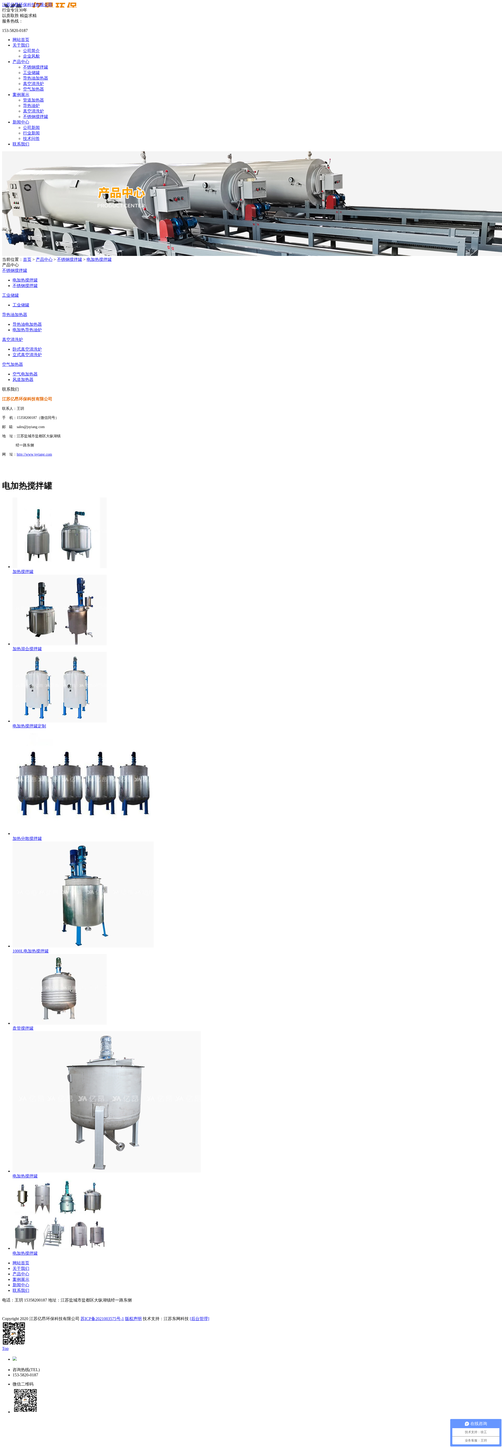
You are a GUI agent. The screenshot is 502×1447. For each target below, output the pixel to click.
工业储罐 (31, 72)
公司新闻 (31, 127)
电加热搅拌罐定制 (29, 726)
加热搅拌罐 (23, 571)
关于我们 (21, 45)
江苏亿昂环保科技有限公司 (27, 4)
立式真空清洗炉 (27, 354)
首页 (27, 259)
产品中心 (21, 61)
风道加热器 (23, 379)
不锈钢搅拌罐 (35, 67)
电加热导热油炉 (27, 330)
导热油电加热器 (27, 324)
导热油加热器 (35, 78)
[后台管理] (199, 1318)
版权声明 (133, 1318)
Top (5, 1348)
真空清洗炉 (33, 83)
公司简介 (31, 50)
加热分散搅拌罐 (27, 838)
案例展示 (21, 94)
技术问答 (31, 138)
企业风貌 (31, 56)
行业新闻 (31, 133)
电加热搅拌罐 (99, 259)
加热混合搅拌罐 (27, 649)
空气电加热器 (25, 374)
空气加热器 (33, 89)
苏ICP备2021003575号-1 (102, 1318)
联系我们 (21, 144)
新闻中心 (21, 122)
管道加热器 (33, 100)
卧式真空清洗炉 (27, 349)
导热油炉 (31, 105)
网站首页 (21, 39)
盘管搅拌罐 (23, 1028)
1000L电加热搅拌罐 (31, 951)
